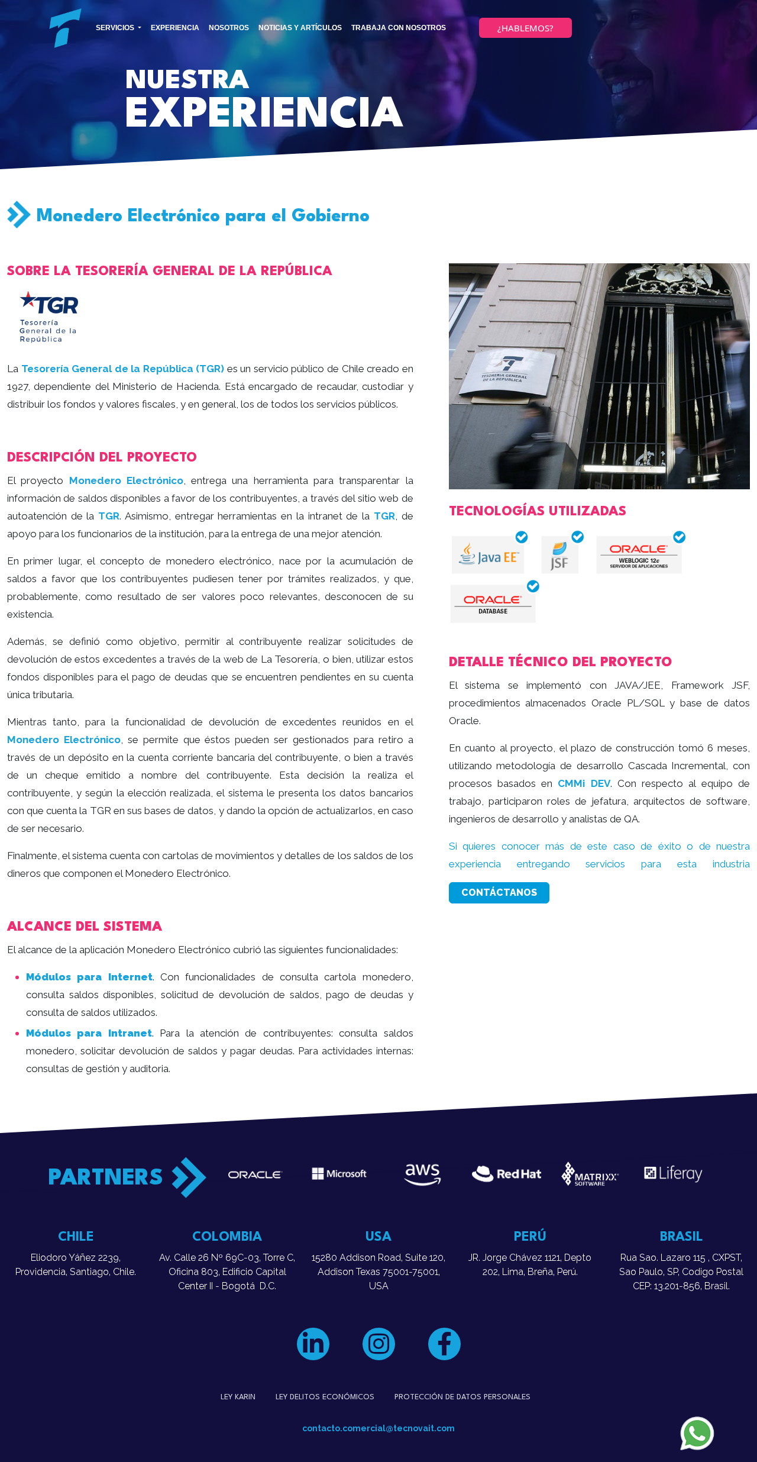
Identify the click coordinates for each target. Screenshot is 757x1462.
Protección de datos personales (462, 1397)
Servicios (116, 28)
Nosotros (229, 28)
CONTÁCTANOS (499, 892)
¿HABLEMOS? (525, 28)
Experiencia (175, 28)
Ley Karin (238, 1397)
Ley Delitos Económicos (325, 1397)
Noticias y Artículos (300, 28)
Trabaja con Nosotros (398, 28)
